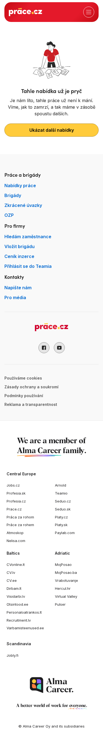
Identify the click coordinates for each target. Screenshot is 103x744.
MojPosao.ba (66, 572)
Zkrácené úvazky (23, 205)
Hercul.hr (63, 588)
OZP (9, 215)
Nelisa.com (16, 540)
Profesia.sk (16, 493)
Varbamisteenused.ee (25, 628)
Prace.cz (14, 509)
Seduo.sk (63, 509)
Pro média (15, 297)
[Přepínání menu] (88, 12)
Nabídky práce (20, 185)
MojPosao (63, 564)
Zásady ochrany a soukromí (31, 386)
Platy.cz (61, 517)
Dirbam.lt (14, 588)
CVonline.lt (16, 564)
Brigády (12, 195)
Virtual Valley (66, 596)
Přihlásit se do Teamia (28, 266)
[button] (43, 347)
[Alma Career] (52, 685)
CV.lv (11, 572)
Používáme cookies (23, 378)
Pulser (60, 604)
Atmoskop (15, 532)
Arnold (60, 485)
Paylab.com (65, 532)
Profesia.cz (16, 501)
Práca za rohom (20, 517)
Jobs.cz (13, 485)
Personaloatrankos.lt (24, 612)
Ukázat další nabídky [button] (51, 130)
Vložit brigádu (19, 246)
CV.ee (12, 580)
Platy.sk (61, 525)
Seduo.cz (63, 501)
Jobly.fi (12, 655)
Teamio (61, 493)
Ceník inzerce (19, 256)
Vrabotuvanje (66, 580)
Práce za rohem (20, 525)
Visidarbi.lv (16, 596)
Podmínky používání (23, 395)
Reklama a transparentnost (30, 404)
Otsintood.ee (17, 604)
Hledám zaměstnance (27, 236)
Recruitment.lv (19, 620)
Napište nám (18, 287)
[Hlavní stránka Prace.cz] (25, 12)
